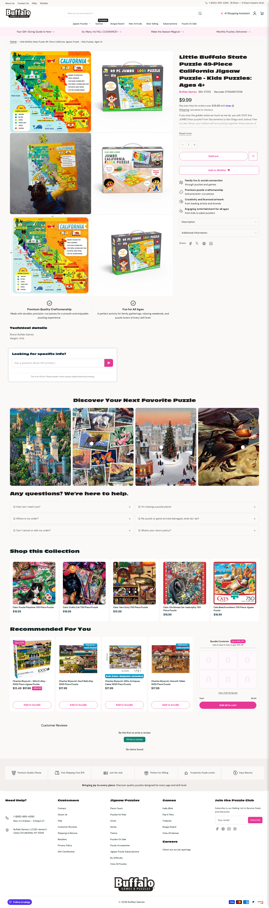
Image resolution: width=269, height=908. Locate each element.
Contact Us (23, 3)
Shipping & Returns (67, 833)
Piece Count (116, 808)
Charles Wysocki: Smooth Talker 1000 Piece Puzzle (168, 683)
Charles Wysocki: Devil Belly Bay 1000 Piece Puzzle (76, 683)
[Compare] (253, 156)
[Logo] (18, 13)
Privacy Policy (65, 845)
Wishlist (44, 3)
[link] (190, 243)
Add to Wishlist (217, 170)
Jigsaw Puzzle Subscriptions (124, 851)
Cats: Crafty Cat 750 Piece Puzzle (80, 607)
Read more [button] (185, 133)
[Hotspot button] (29, 447)
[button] (262, 13)
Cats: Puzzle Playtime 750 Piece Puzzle (33, 607)
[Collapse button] (72, 507)
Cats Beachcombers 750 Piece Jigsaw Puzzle (234, 609)
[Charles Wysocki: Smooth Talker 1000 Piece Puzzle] (170, 659)
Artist (113, 820)
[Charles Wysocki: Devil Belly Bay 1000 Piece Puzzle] (78, 659)
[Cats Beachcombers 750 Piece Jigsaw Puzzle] (235, 583)
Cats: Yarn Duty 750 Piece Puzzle (130, 607)
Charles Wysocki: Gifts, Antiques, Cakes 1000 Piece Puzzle (122, 683)
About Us (9, 3)
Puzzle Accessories (120, 845)
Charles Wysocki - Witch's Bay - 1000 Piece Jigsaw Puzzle (30, 683)
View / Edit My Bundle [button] (228, 693)
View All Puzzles (118, 864)
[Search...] (200, 13)
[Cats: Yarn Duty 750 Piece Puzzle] (134, 583)
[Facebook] (217, 829)
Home (13, 41)
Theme (113, 833)
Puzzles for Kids (118, 814)
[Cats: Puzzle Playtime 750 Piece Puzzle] (34, 583)
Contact (62, 808)
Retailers (62, 839)
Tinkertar (167, 820)
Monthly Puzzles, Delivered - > (234, 31)
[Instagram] (235, 829)
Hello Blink (168, 808)
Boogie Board (169, 826)
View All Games (171, 833)
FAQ (60, 820)
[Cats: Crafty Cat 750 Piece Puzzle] (84, 583)
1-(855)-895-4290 (23, 816)
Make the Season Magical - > (167, 31)
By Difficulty (116, 857)
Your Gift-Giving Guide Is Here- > (35, 31)
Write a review (134, 739)
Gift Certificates (66, 851)
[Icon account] (255, 13)
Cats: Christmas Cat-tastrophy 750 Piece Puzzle (182, 609)
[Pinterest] (223, 829)
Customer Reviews (67, 826)
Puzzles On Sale (118, 839)
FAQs (34, 3)
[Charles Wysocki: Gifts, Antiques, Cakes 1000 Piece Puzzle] (124, 659)
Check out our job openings (177, 849)
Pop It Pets (168, 814)
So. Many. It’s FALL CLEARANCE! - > (101, 31)
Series (113, 826)
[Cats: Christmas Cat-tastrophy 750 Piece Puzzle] (184, 583)
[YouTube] (229, 829)
